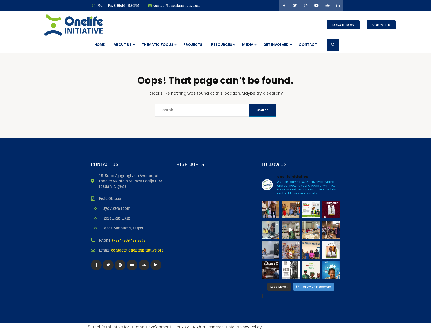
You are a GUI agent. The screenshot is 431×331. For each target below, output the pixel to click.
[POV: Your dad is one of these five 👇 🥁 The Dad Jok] (270, 270)
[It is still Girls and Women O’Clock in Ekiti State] (291, 250)
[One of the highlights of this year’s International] (270, 209)
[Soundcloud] (327, 5)
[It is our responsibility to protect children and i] (331, 270)
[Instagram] (305, 5)
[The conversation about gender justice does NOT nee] (331, 209)
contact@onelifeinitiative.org (137, 250)
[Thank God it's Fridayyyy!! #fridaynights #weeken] (291, 230)
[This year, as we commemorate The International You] (311, 209)
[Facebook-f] (284, 5)
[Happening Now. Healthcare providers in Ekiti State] (311, 230)
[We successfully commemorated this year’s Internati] (291, 209)
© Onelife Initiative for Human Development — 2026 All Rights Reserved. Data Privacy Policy (175, 326)
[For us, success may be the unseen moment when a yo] (331, 230)
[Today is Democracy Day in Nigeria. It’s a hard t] (311, 270)
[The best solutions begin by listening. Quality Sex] (311, 250)
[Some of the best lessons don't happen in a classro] (270, 250)
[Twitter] (295, 5)
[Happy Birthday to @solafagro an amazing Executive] (331, 250)
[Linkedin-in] (338, 5)
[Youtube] (316, 5)
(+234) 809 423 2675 (128, 240)
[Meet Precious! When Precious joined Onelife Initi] (270, 230)
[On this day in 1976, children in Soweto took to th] (291, 270)
